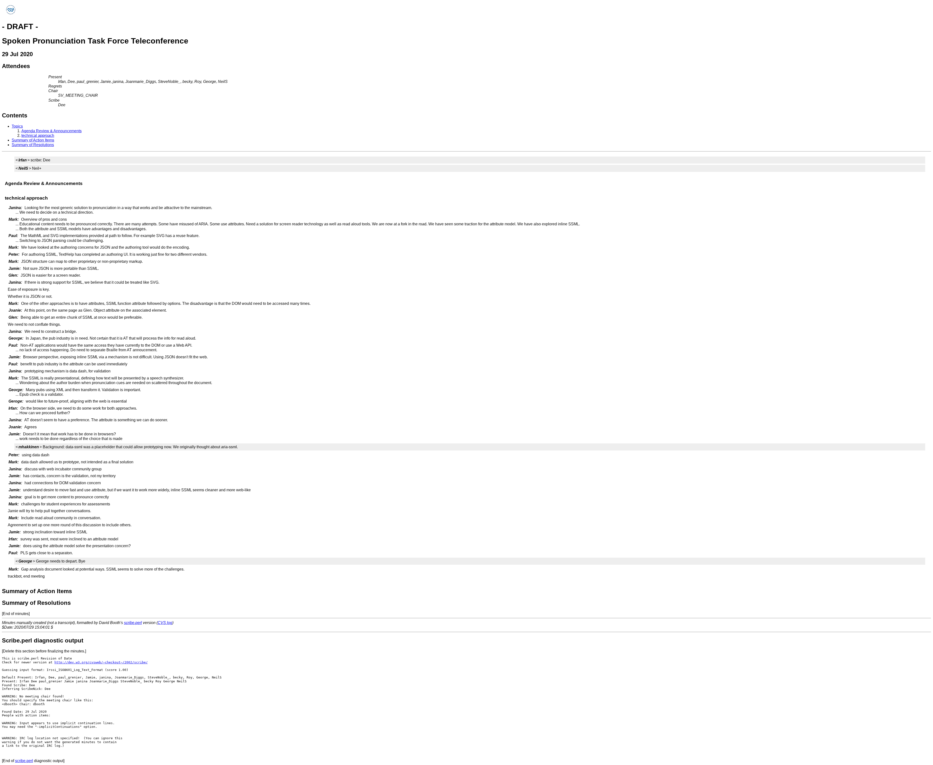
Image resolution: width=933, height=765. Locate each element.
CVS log (165, 623)
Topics (17, 126)
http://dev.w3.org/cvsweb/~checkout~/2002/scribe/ (101, 662)
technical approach (37, 135)
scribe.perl (133, 623)
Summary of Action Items (33, 140)
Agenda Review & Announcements (51, 131)
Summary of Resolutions (33, 145)
